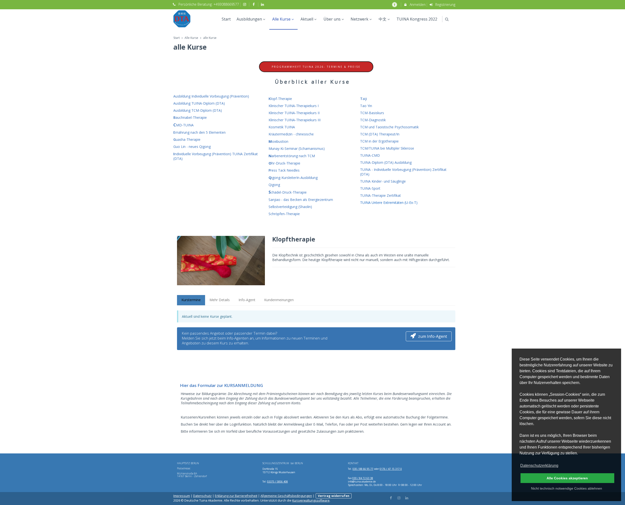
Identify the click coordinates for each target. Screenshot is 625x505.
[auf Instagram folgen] (245, 4)
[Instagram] (399, 497)
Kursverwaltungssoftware (311, 500)
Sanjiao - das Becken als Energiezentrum (301, 199)
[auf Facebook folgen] (254, 4)
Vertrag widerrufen (333, 496)
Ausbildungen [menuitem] (249, 19)
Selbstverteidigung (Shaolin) (290, 206)
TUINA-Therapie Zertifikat (380, 195)
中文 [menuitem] (382, 19)
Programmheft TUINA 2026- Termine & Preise (316, 66)
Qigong (274, 184)
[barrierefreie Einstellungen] (395, 4)
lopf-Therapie (280, 98)
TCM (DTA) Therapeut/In (379, 134)
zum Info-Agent (432, 336)
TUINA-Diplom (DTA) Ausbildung (386, 162)
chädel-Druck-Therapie (288, 192)
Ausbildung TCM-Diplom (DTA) (197, 110)
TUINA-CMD (370, 155)
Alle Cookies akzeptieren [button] (567, 478)
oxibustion (278, 141)
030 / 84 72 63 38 (362, 478)
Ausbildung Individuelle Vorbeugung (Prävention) (211, 96)
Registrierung (444, 4)
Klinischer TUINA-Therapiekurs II (294, 112)
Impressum (181, 496)
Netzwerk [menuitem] (359, 19)
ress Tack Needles (284, 170)
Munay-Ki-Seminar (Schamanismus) (297, 148)
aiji (363, 98)
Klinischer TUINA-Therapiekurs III (295, 120)
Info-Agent (247, 299)
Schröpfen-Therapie (284, 213)
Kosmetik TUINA (282, 127)
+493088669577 (226, 4)
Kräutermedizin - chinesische (291, 134)
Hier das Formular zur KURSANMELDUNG (221, 385)
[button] (447, 19)
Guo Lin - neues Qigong (192, 146)
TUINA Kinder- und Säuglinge (383, 181)
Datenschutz (202, 496)
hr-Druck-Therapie (284, 163)
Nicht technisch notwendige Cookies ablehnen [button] (566, 488)
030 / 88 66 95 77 (363, 469)
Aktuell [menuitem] (307, 19)
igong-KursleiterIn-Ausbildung (293, 177)
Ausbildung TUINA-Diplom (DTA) (199, 103)
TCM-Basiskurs (372, 112)
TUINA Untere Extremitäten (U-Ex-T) (388, 202)
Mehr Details (219, 299)
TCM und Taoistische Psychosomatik (389, 127)
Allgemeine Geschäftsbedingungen (286, 496)
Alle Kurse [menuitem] (281, 19)
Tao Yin (366, 105)
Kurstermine (191, 299)
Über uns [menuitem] (332, 19)
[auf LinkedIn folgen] (263, 4)
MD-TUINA (183, 125)
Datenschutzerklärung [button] (539, 465)
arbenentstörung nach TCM (292, 156)
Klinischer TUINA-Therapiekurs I (294, 105)
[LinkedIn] (407, 497)
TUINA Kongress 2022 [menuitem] (416, 19)
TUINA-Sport (370, 188)
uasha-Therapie (186, 139)
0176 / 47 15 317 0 (391, 469)
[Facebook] (391, 497)
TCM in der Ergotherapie (379, 141)
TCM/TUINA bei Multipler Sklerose (387, 148)
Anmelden (417, 4)
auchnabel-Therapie (190, 117)
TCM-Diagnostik (373, 120)
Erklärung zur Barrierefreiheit (236, 496)
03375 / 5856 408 (277, 481)
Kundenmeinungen (279, 299)
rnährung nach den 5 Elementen (199, 132)
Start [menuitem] (226, 19)
